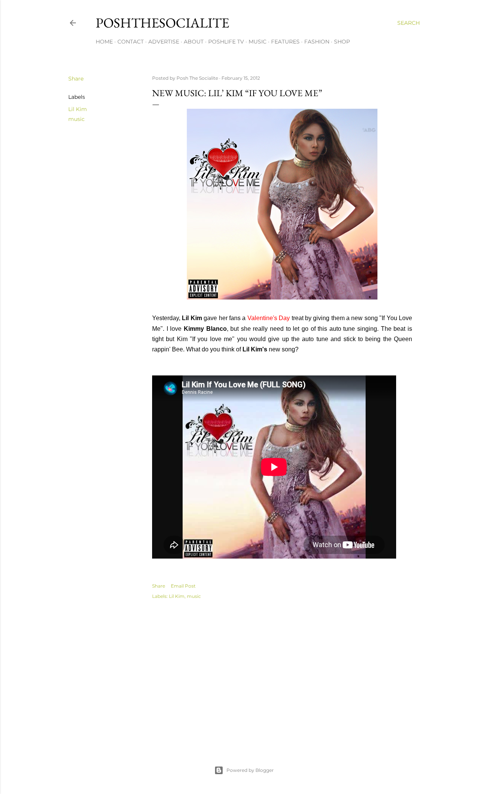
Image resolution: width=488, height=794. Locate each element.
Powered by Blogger (250, 770)
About (194, 41)
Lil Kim (77, 109)
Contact (130, 41)
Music (257, 41)
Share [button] (75, 78)
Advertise (163, 41)
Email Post (183, 586)
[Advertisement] (282, 674)
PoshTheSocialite (162, 23)
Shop (342, 41)
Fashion (316, 41)
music (76, 119)
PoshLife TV (226, 41)
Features (285, 41)
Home (104, 41)
